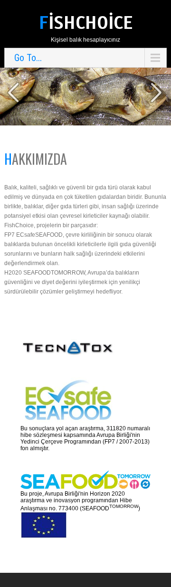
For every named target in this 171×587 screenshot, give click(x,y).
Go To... (28, 57)
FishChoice (86, 23)
